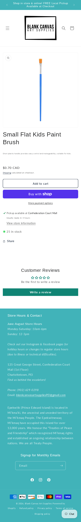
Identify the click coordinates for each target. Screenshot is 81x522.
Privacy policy (44, 508)
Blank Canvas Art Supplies (38, 503)
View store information (21, 223)
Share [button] (10, 241)
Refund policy (26, 508)
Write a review (40, 292)
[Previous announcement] (7, 5)
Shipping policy (42, 514)
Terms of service (64, 508)
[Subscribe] (61, 465)
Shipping (7, 172)
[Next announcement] (74, 5)
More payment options (40, 203)
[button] (7, 28)
